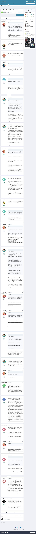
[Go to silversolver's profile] (4, 99)
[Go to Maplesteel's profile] (31, 16)
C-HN (4, 176)
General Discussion (10, 12)
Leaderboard (9, 5)
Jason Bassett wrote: (11, 251)
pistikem (4, 51)
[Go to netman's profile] (25, 25)
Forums (1, 5)
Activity (11, 3)
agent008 (4, 77)
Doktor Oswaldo (4, 425)
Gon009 (4, 478)
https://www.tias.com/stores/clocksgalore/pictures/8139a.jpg (14, 304)
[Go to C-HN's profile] (4, 179)
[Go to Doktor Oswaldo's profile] (4, 429)
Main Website (2, 3)
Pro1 (5, 3)
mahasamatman (4, 382)
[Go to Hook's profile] (4, 45)
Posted (10, 20)
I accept (33, 532)
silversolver (4, 97)
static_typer (11, 100)
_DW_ (4, 199)
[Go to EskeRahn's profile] (4, 24)
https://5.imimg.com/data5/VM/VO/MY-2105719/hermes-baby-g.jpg (15, 322)
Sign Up (34, 1)
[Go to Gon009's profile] (4, 481)
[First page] (1, 18)
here (16, 36)
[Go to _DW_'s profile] (4, 202)
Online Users (5, 5)
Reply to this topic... (7, 519)
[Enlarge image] (10, 305)
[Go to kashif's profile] (25, 16)
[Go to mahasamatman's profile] (4, 385)
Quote (9, 38)
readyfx (5, 11)
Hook (4, 41)
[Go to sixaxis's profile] (25, 33)
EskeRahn (4, 20)
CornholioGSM (4, 61)
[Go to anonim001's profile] (4, 399)
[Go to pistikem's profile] (4, 55)
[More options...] (22, 20)
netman (28, 24)
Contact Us (18, 528)
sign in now (16, 515)
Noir (4, 498)
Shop (13, 3)
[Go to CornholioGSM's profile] (4, 65)
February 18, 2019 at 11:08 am (16, 100)
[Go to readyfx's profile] (2, 12)
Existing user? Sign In (28, 1)
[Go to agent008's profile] (4, 79)
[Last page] (12, 18)
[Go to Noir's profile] (4, 501)
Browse (8, 3)
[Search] (34, 3)
